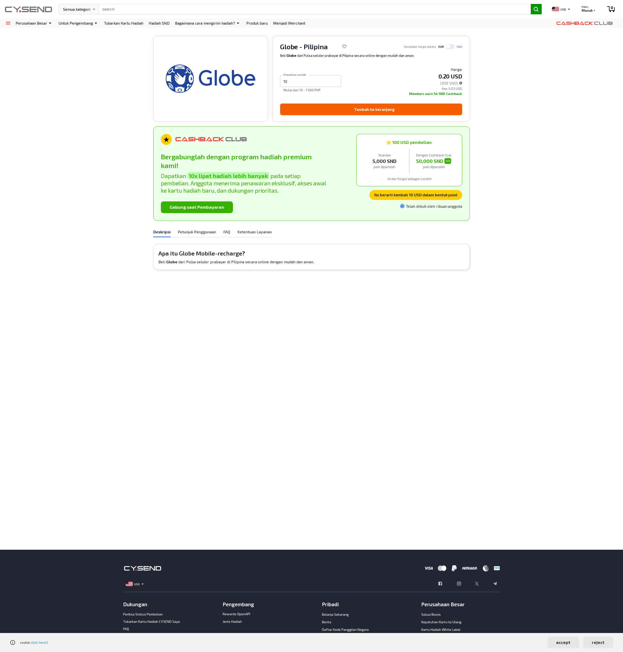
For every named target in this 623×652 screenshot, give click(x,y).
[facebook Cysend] (440, 584)
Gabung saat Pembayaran (197, 207)
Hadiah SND (159, 23)
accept (563, 642)
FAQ (126, 629)
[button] (34, 23)
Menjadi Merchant (289, 23)
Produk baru (257, 23)
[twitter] (477, 584)
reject (598, 642)
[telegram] (495, 584)
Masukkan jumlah (295, 74)
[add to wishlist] (344, 46)
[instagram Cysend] (459, 584)
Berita (326, 622)
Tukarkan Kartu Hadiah (123, 23)
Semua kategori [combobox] (76, 9)
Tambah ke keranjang (374, 109)
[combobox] (312, 8)
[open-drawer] (8, 23)
